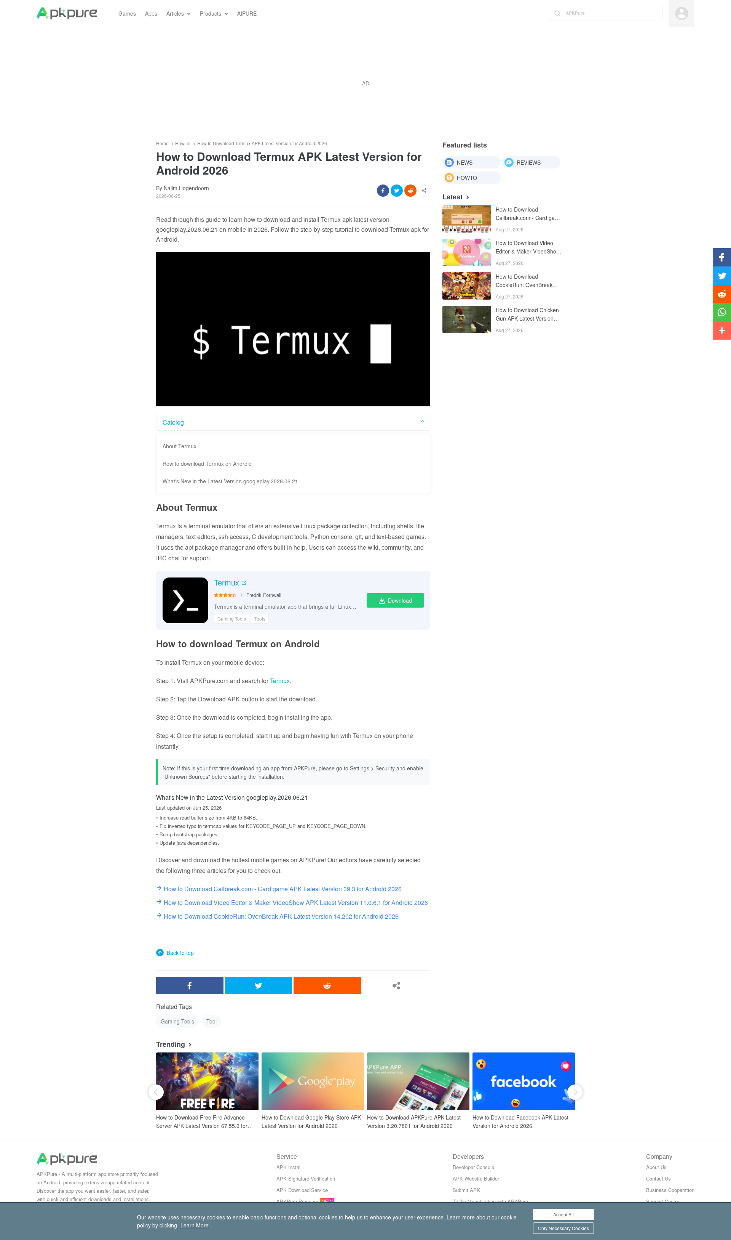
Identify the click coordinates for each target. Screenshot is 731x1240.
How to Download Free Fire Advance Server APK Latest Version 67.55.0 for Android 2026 (201, 1121)
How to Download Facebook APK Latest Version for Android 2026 (520, 1121)
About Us (656, 1167)
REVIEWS (529, 162)
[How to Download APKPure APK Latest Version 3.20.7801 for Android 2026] (418, 1081)
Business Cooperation (670, 1189)
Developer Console (473, 1167)
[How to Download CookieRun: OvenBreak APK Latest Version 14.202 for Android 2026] (466, 286)
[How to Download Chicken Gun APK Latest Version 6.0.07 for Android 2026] (466, 319)
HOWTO (467, 177)
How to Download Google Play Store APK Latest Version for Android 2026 (311, 1121)
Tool (211, 1021)
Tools (259, 618)
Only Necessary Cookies (563, 1228)
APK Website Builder (476, 1178)
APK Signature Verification (305, 1178)
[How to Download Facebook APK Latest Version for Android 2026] (523, 1081)
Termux (226, 582)
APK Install (289, 1167)
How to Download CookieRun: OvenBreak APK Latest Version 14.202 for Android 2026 (528, 281)
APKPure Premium (297, 1201)
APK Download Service (302, 1189)
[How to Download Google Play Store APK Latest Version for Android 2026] (313, 1081)
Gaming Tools (231, 618)
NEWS (464, 162)
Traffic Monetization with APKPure (490, 1201)
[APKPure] (67, 13)
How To (183, 143)
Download (400, 600)
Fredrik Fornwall (263, 594)
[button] (156, 1092)
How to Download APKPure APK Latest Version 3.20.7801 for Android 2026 (414, 1121)
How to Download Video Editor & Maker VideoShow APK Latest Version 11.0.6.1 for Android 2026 (529, 247)
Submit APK (466, 1189)
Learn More (194, 1225)
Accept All (563, 1214)
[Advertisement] (365, 83)
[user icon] (681, 13)
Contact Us (658, 1178)
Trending (170, 1044)
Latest (452, 197)
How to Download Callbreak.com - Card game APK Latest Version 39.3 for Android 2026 (529, 214)
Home (162, 143)
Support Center (662, 1201)
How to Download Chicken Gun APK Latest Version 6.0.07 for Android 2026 (527, 314)
